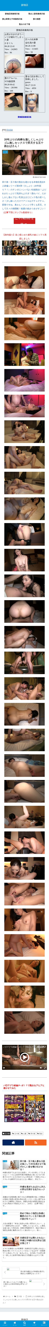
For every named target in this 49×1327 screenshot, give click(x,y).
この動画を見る (24, 221)
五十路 (7, 1133)
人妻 (24, 1133)
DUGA (10, 129)
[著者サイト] (13, 1142)
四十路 (32, 1133)
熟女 (40, 1133)
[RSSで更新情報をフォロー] (36, 1142)
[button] (44, 659)
